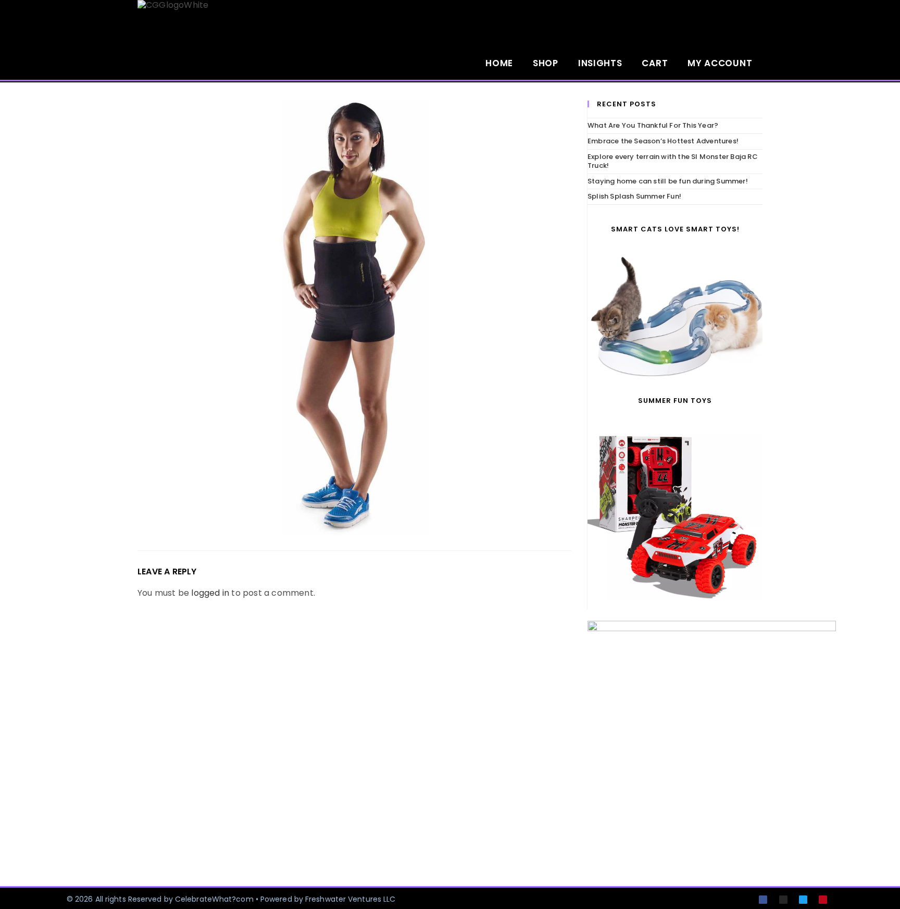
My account (720, 63)
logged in (210, 593)
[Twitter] (803, 899)
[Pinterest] (823, 899)
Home (499, 63)
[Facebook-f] (763, 899)
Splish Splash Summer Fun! (634, 196)
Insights (600, 63)
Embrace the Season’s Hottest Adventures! (663, 141)
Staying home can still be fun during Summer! (668, 181)
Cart (655, 63)
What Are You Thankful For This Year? (653, 125)
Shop (545, 63)
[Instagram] (783, 899)
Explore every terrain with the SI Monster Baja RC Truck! (673, 161)
